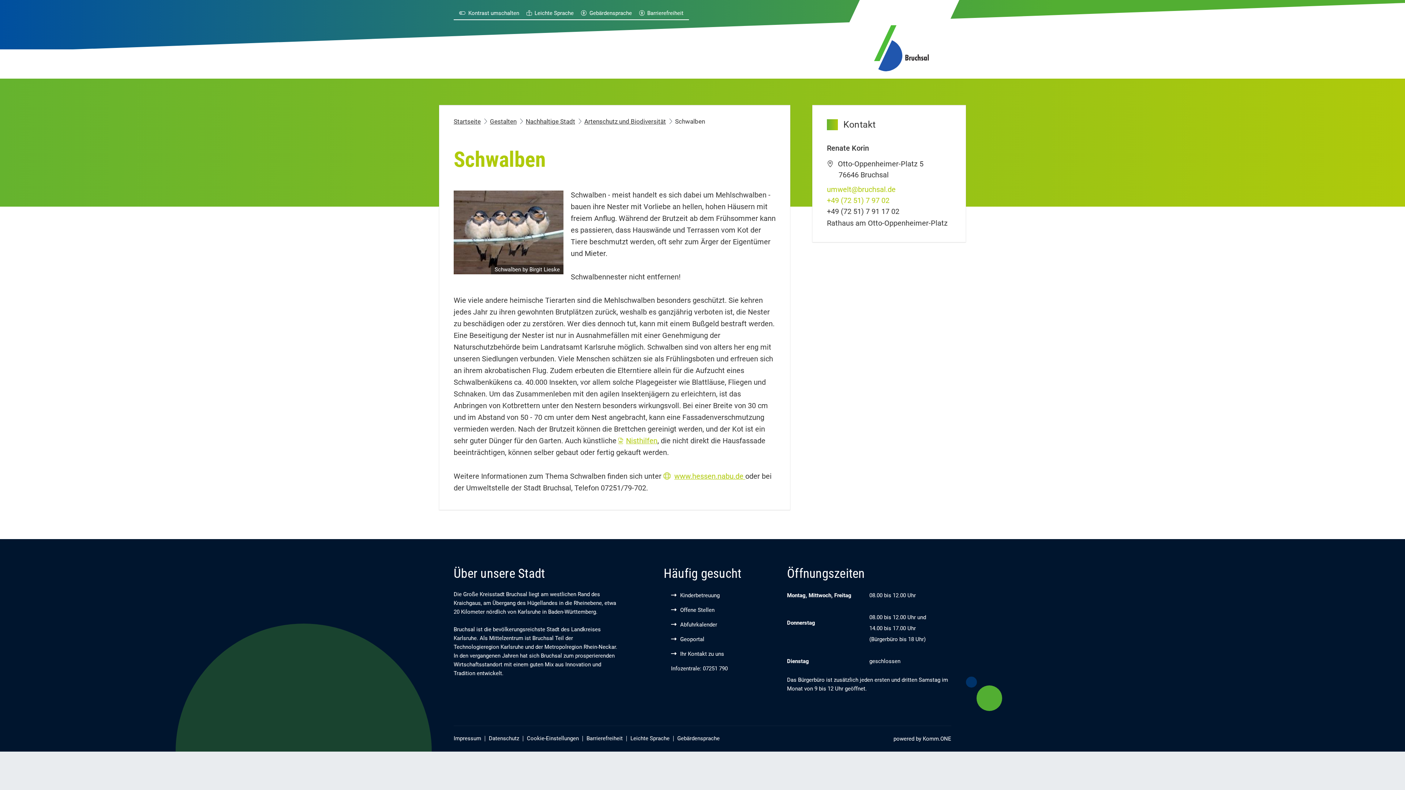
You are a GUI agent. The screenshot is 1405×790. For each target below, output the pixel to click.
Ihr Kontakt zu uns (702, 654)
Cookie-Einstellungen (553, 738)
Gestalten (503, 121)
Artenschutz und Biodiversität (625, 121)
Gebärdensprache (610, 13)
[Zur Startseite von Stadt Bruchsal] (901, 46)
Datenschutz (504, 738)
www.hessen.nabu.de (709, 476)
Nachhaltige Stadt (550, 121)
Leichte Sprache (554, 13)
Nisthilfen (641, 440)
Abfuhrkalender (698, 624)
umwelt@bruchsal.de (861, 189)
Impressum (467, 738)
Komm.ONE (937, 739)
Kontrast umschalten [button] (493, 13)
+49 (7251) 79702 (858, 200)
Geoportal (692, 639)
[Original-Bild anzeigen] (508, 231)
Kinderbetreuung (700, 595)
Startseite (467, 121)
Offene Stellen (697, 610)
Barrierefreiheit (665, 13)
